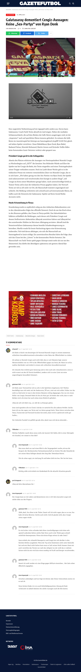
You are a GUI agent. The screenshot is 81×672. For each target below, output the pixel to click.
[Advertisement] (40, 271)
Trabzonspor (44, 664)
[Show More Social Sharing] (51, 33)
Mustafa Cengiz (30, 336)
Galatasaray (10, 14)
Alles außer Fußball (69, 664)
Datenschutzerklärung (12, 627)
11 (20, 28)
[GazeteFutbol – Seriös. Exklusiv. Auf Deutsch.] (40, 3)
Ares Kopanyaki (23, 527)
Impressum (9, 624)
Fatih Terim (10, 336)
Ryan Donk (40, 336)
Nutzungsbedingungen (13, 630)
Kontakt (8, 621)
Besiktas (18, 664)
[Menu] (8, 3)
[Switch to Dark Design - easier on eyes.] (70, 3)
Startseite (8, 9)
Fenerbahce (26, 664)
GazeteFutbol (41, 667)
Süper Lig (10, 664)
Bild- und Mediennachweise (14, 633)
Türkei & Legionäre (55, 664)
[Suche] (73, 3)
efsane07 (15, 349)
